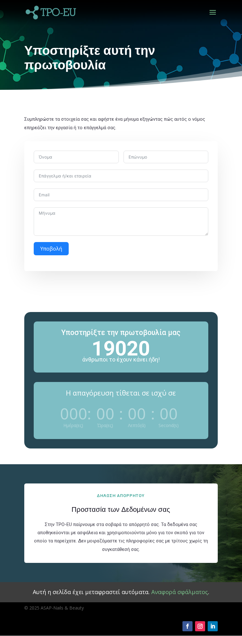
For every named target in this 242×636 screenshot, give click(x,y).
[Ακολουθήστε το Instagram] (200, 626)
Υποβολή (51, 248)
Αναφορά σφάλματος (179, 592)
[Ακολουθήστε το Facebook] (187, 626)
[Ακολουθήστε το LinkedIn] (213, 626)
